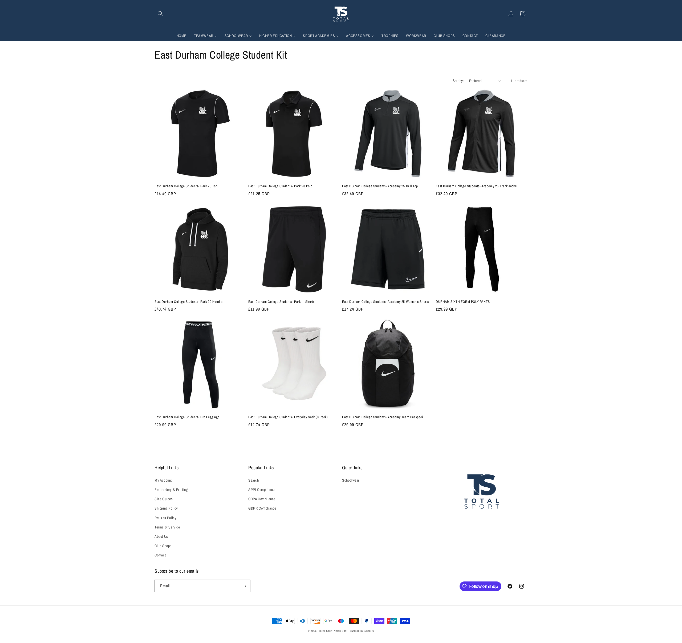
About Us (161, 536)
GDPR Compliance (262, 508)
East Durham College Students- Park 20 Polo (280, 186)
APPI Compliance (261, 489)
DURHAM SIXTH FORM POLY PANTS (463, 302)
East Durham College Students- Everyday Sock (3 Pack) (288, 417)
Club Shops (163, 545)
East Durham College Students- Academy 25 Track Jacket (477, 186)
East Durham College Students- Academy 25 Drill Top (380, 186)
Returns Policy (165, 517)
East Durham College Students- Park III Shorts (281, 302)
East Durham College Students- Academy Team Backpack (383, 417)
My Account (163, 480)
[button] (160, 13)
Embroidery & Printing (171, 489)
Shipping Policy (166, 508)
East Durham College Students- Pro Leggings (187, 417)
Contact (160, 555)
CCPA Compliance (261, 499)
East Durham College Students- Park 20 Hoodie (188, 302)
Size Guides (164, 499)
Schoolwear (350, 480)
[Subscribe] (244, 586)
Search (253, 480)
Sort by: (458, 80)
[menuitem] (181, 35)
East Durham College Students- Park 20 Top (186, 186)
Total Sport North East (333, 631)
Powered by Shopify (362, 631)
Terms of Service (167, 527)
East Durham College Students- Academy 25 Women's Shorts (385, 302)
